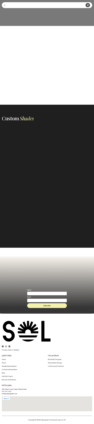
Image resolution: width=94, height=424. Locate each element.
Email (29, 297)
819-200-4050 (6, 391)
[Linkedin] (9, 346)
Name (29, 290)
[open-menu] (88, 5)
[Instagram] (6, 346)
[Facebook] (3, 346)
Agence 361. (62, 420)
